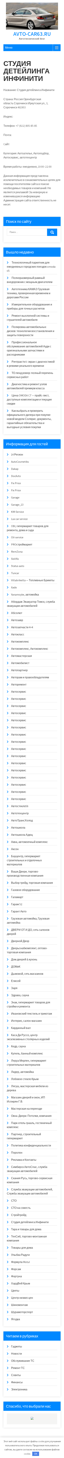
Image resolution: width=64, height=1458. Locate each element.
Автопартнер (19, 670)
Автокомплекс (20, 641)
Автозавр (17, 620)
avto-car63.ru (32, 33)
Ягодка (15, 1319)
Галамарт (17, 897)
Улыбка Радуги (20, 1255)
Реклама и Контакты (23, 1160)
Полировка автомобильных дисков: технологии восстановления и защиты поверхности (30, 331)
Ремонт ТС (18, 1368)
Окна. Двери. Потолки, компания (31, 1116)
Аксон (15, 849)
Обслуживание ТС (22, 1361)
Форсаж (16, 1269)
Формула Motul (20, 1262)
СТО (14, 1200)
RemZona (17, 551)
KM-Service (17, 512)
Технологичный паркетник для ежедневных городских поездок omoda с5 (31, 267)
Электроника (19, 1389)
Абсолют (16, 613)
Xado (14, 587)
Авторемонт (18, 684)
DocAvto (16, 476)
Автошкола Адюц (22, 835)
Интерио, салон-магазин (26, 1021)
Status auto (17, 566)
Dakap (14, 469)
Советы (16, 1375)
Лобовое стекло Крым (25, 1079)
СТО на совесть (21, 1208)
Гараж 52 (16, 904)
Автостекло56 (19, 806)
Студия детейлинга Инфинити (30, 1222)
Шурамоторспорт (22, 1312)
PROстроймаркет (21, 544)
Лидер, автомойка (22, 1072)
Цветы (15, 1290)
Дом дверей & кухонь (24, 959)
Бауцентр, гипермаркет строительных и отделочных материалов (24, 860)
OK (35, 1454)
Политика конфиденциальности (31, 1145)
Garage (15, 497)
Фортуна (16, 1276)
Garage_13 (17, 504)
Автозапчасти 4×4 (22, 627)
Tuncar (15, 573)
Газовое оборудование (25, 890)
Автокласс (17, 634)
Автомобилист (20, 663)
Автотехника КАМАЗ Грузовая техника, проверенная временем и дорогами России (28, 293)
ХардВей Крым (20, 1283)
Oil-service (17, 537)
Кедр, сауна (18, 1046)
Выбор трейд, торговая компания (32, 883)
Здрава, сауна (20, 995)
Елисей (15, 981)
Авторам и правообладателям (30, 677)
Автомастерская (21, 656)
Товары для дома (22, 1247)
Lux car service (19, 519)
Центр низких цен (22, 1298)
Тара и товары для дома (26, 1229)
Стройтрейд (18, 1215)
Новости (16, 1353)
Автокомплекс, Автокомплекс (29, 649)
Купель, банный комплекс (27, 1053)
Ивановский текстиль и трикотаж (31, 1013)
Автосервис (18, 691)
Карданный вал (21, 1028)
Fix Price (16, 483)
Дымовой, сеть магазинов (27, 974)
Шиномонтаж (19, 1305)
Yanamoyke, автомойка (25, 594)
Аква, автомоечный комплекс (29, 842)
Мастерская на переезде (26, 1108)
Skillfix (15, 559)
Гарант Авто (18, 911)
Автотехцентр (20, 813)
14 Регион (17, 454)
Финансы (17, 1382)
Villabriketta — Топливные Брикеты (32, 580)
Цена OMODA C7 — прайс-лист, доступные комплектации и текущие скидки (29, 399)
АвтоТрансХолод (22, 820)
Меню (8, 47)
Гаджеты (16, 1346)
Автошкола (18, 827)
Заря (14, 988)
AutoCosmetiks (20, 462)
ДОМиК (15, 966)
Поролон (16, 1152)
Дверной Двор (20, 941)
